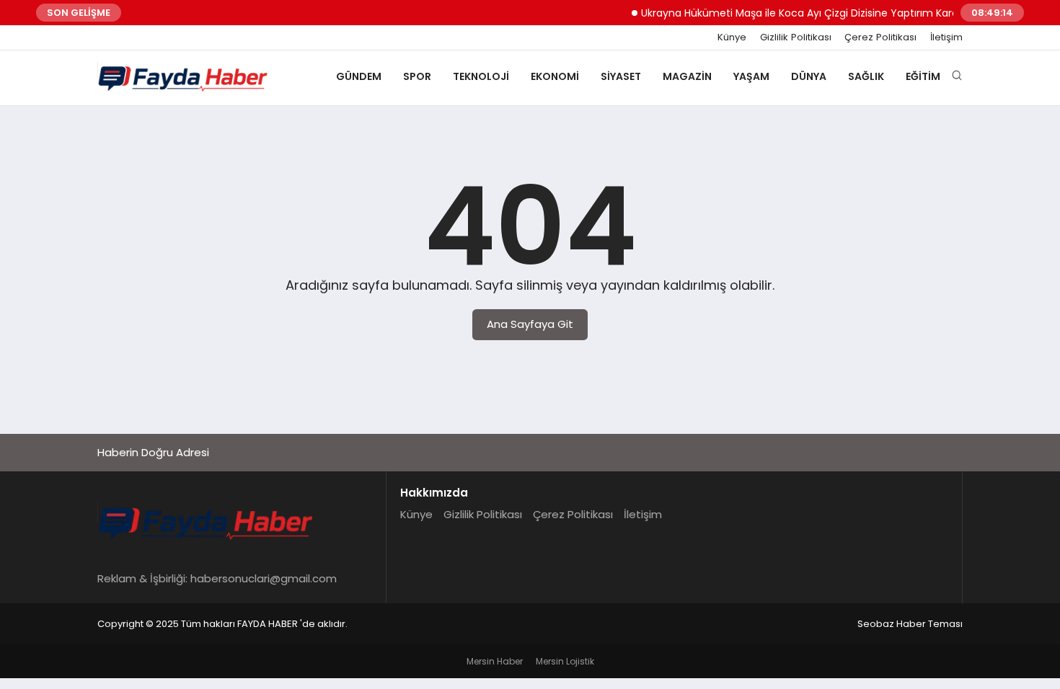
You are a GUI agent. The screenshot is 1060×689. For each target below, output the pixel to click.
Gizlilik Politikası (795, 37)
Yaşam (751, 76)
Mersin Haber (495, 661)
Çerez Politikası (880, 37)
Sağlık (866, 76)
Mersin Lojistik (565, 661)
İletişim (946, 37)
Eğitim (923, 76)
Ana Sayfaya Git (530, 324)
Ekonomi (555, 76)
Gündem (358, 76)
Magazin (687, 76)
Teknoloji (481, 76)
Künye (731, 37)
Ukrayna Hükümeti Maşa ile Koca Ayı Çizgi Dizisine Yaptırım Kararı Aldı (804, 13)
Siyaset (621, 76)
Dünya (808, 76)
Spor (417, 76)
